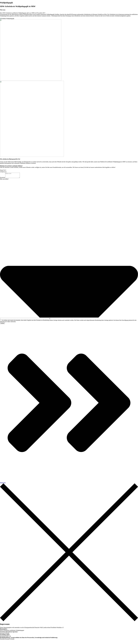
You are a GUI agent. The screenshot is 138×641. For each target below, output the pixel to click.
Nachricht (2, 177)
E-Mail (2, 171)
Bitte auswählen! (4, 179)
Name (1, 170)
